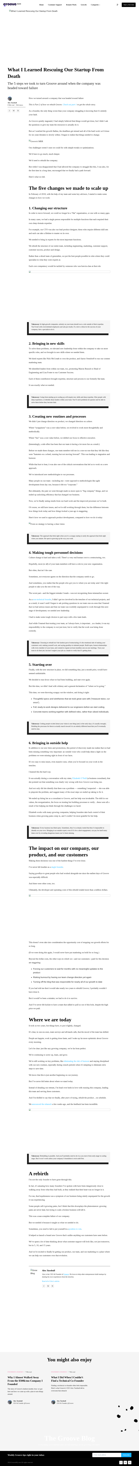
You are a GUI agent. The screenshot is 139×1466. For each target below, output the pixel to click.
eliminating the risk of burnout (76, 1061)
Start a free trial (128, 5)
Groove (66, 1274)
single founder (57, 867)
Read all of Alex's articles (50, 1281)
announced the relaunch (42, 1104)
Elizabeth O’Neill (79, 778)
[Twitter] (125, 1462)
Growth (84, 5)
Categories (95, 5)
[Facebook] (121, 1462)
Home (41, 5)
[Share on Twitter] (13, 110)
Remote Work (71, 5)
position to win (75, 1229)
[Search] (117, 5)
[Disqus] (69, 1321)
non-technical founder (42, 599)
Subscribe (126, 1455)
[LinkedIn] (18, 110)
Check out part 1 (70, 104)
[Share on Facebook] (9, 110)
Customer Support (55, 5)
